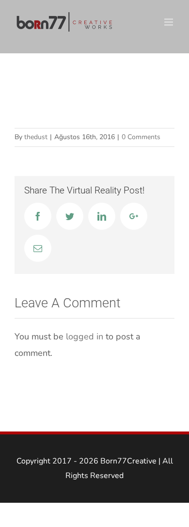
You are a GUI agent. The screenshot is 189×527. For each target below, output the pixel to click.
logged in (84, 336)
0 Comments (141, 137)
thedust (35, 137)
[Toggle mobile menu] (169, 22)
